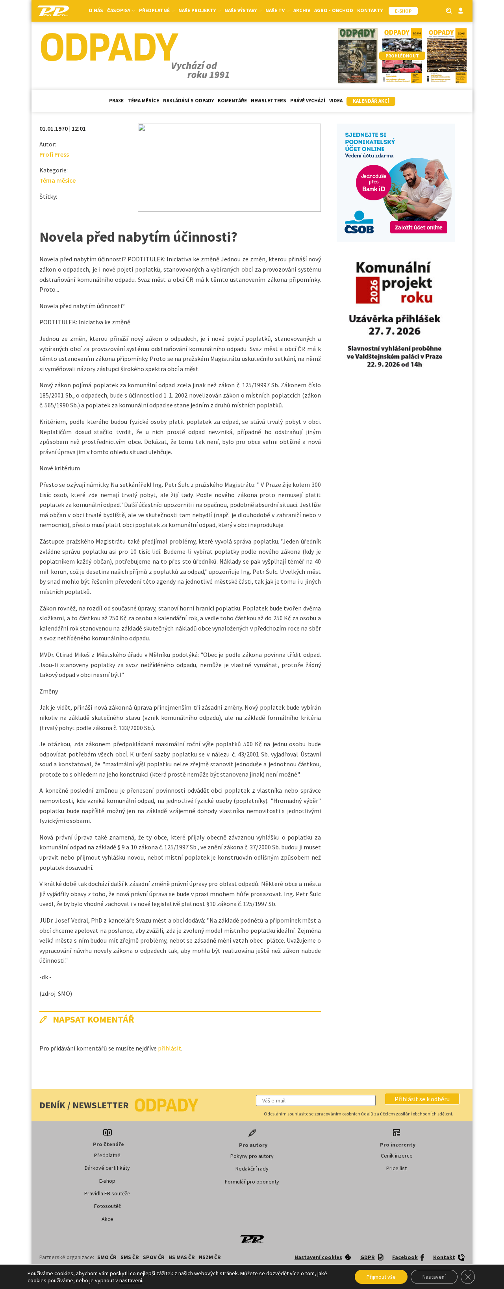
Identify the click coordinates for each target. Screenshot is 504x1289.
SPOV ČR (154, 1257)
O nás (96, 10)
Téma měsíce (143, 100)
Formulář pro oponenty (252, 1181)
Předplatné (107, 1155)
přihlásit (169, 1048)
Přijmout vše (381, 1276)
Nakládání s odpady (188, 100)
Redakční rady (252, 1168)
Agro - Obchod (333, 10)
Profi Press (54, 154)
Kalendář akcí (371, 101)
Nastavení (434, 1276)
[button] (422, 1099)
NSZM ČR (210, 1257)
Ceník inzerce (397, 1155)
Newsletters (268, 100)
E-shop (107, 1180)
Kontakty (370, 10)
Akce (107, 1218)
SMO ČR (107, 1257)
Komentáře (232, 100)
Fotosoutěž (107, 1205)
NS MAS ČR (182, 1257)
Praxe (116, 100)
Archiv (301, 10)
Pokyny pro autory (252, 1156)
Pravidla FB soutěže (107, 1193)
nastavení (130, 1280)
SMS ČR (129, 1257)
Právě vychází (307, 100)
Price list (396, 1168)
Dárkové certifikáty (107, 1167)
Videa (336, 100)
